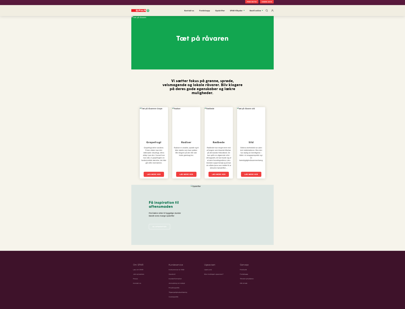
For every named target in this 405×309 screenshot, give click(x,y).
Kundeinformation (175, 279)
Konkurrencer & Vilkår (176, 269)
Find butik (252, 2)
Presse (135, 279)
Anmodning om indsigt (177, 283)
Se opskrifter (159, 227)
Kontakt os (189, 10)
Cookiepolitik (173, 297)
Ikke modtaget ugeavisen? (213, 274)
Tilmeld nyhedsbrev (247, 279)
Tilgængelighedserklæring (178, 292)
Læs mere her (154, 174)
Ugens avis (267, 2)
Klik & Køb (243, 283)
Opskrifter (220, 10)
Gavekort (172, 274)
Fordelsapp (204, 10)
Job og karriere (138, 274)
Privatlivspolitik (174, 288)
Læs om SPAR (138, 269)
